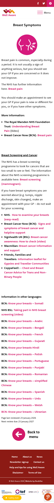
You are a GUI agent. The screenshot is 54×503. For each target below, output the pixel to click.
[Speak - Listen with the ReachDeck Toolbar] (48, 497)
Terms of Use (34, 472)
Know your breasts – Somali (25, 303)
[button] (38, 3)
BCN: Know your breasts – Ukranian (23, 411)
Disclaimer (18, 472)
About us (27, 456)
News (39, 456)
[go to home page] (9, 12)
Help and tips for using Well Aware (27, 467)
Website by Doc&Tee (34, 481)
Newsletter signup (19, 462)
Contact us (39, 462)
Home (15, 456)
